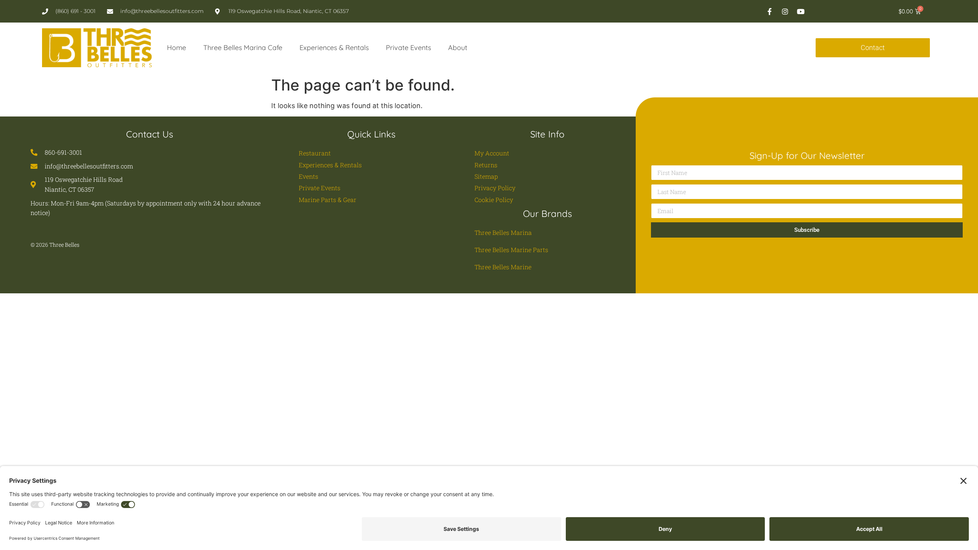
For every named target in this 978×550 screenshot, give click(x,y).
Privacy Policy (494, 188)
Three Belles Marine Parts (511, 250)
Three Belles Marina (503, 232)
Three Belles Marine (502, 267)
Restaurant (315, 153)
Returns (485, 165)
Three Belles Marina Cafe (242, 47)
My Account (491, 153)
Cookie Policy (493, 200)
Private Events (408, 47)
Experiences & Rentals (334, 47)
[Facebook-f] (769, 11)
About (457, 47)
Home (176, 47)
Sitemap (486, 176)
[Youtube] (801, 11)
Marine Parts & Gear (327, 200)
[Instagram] (785, 11)
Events (308, 176)
